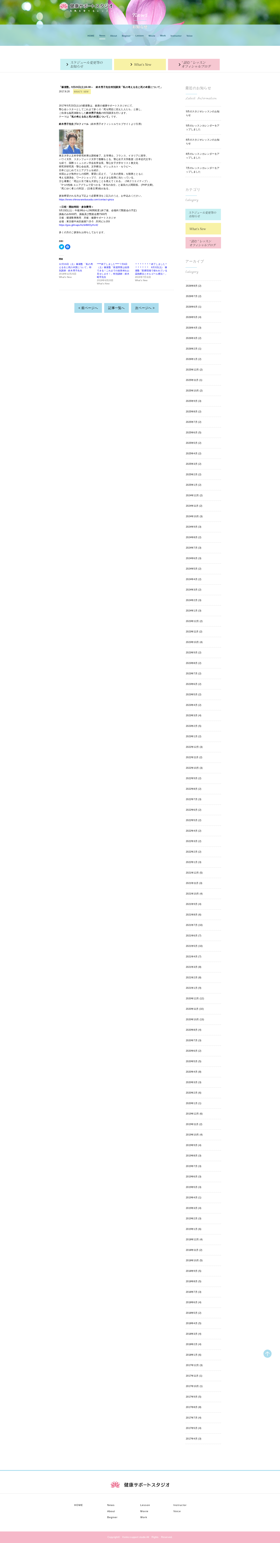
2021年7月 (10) (194, 925)
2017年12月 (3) (194, 1365)
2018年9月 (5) (193, 1271)
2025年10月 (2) (194, 390)
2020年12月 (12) (195, 998)
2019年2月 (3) (193, 1218)
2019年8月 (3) (193, 1155)
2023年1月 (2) (193, 736)
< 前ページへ (88, 308)
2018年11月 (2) (194, 1250)
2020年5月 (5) (193, 1061)
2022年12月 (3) (194, 747)
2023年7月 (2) (193, 673)
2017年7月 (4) (193, 1417)
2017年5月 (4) (193, 1428)
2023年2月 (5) (193, 726)
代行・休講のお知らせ (86, 65)
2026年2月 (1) (193, 348)
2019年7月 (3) (193, 1166)
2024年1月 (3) (193, 610)
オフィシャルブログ (194, 65)
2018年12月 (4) (194, 1239)
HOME (91, 35)
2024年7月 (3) (193, 547)
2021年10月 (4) (194, 893)
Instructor (176, 35)
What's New (140, 65)
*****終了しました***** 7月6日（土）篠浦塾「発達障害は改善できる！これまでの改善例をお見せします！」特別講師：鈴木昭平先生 (113, 270)
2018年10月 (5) (194, 1260)
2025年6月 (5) (193, 432)
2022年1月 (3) (193, 862)
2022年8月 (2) (193, 788)
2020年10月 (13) (195, 1019)
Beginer (126, 35)
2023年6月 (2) (193, 684)
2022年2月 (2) (193, 851)
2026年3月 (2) (193, 338)
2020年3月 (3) (193, 1082)
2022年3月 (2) (193, 841)
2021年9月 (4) (193, 904)
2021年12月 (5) (194, 872)
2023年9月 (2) (193, 652)
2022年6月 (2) (193, 809)
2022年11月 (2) (194, 757)
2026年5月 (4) (193, 317)
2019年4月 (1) (193, 1197)
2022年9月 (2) (193, 778)
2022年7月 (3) (193, 799)
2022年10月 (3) (194, 767)
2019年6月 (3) (193, 1176)
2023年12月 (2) (194, 621)
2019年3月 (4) (193, 1208)
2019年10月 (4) (194, 1134)
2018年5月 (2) (193, 1312)
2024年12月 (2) (194, 495)
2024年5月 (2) (193, 568)
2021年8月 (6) (193, 914)
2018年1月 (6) (193, 1354)
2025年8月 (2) (193, 411)
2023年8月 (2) (193, 663)
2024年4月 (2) (193, 579)
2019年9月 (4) (193, 1145)
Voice (189, 35)
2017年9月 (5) (193, 1396)
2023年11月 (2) (194, 631)
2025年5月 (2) (193, 442)
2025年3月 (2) (193, 463)
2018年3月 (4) (193, 1333)
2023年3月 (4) (193, 715)
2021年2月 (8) (193, 977)
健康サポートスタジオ (86, 5)
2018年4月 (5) (193, 1323)
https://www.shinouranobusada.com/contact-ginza (86, 199)
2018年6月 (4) (193, 1302)
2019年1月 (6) (193, 1229)
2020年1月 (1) (193, 1103)
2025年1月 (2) (193, 484)
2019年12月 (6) (194, 1113)
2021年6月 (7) (193, 935)
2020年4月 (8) (193, 1071)
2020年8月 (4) (193, 1029)
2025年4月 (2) (193, 453)
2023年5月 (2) (193, 694)
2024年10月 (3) (194, 516)
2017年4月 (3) (193, 1438)
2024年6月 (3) (193, 558)
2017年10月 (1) (194, 1386)
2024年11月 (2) (194, 505)
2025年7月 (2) (193, 422)
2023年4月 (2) (193, 705)
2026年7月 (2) (193, 296)
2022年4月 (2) (193, 830)
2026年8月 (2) (193, 285)
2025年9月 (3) (193, 401)
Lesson (139, 35)
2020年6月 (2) (193, 1050)
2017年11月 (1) (194, 1375)
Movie (152, 35)
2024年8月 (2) (193, 537)
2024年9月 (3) (193, 526)
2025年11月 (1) (194, 380)
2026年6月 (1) (193, 306)
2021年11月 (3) (194, 883)
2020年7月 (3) (193, 1040)
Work (163, 35)
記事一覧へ (116, 308)
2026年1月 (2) (193, 359)
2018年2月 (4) (193, 1344)
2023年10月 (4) (194, 642)
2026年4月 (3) (193, 327)
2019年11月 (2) (194, 1124)
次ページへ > (145, 308)
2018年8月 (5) (193, 1281)
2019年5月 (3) (193, 1187)
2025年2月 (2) (193, 474)
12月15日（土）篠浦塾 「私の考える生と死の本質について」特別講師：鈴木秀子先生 (76, 267)
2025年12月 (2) (194, 369)
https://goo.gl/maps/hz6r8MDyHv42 (78, 225)
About (113, 35)
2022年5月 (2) (193, 820)
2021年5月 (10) (194, 946)
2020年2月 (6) (193, 1092)
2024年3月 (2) (193, 589)
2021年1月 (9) (193, 987)
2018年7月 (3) (193, 1291)
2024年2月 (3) (193, 600)
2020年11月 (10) (195, 1008)
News (102, 35)
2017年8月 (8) (193, 1407)
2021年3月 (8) (193, 967)
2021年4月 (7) (193, 956)
